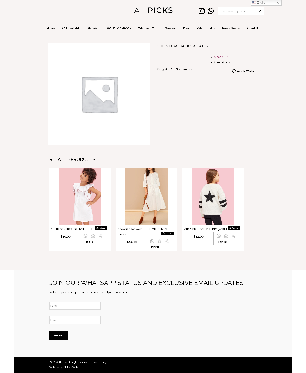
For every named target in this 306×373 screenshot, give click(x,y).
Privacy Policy (99, 362)
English (261, 2)
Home (51, 28)
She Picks (176, 69)
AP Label (93, 28)
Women (170, 28)
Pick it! (89, 241)
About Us (253, 28)
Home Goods (231, 28)
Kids (199, 28)
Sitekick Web (70, 367)
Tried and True (148, 28)
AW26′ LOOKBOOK (118, 28)
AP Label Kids (71, 28)
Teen (186, 28)
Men (212, 28)
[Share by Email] (93, 238)
